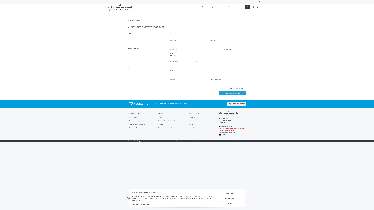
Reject (229, 203)
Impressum (135, 204)
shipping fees (194, 141)
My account (192, 117)
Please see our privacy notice (236, 88)
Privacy (160, 124)
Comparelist (192, 124)
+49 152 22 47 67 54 (228, 126)
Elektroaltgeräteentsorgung (137, 124)
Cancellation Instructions (166, 128)
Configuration (229, 198)
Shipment (131, 121)
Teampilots (212, 7)
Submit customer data (232, 93)
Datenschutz (145, 204)
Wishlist (191, 128)
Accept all (229, 193)
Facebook (224, 135)
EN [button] (253, 2)
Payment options (133, 117)
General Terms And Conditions (168, 121)
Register (191, 121)
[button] (253, 7)
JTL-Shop (244, 141)
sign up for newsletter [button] (236, 104)
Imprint (160, 117)
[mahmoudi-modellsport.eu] (121, 7)
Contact (261, 2)
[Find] (247, 7)
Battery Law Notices (134, 128)
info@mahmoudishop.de (227, 132)
